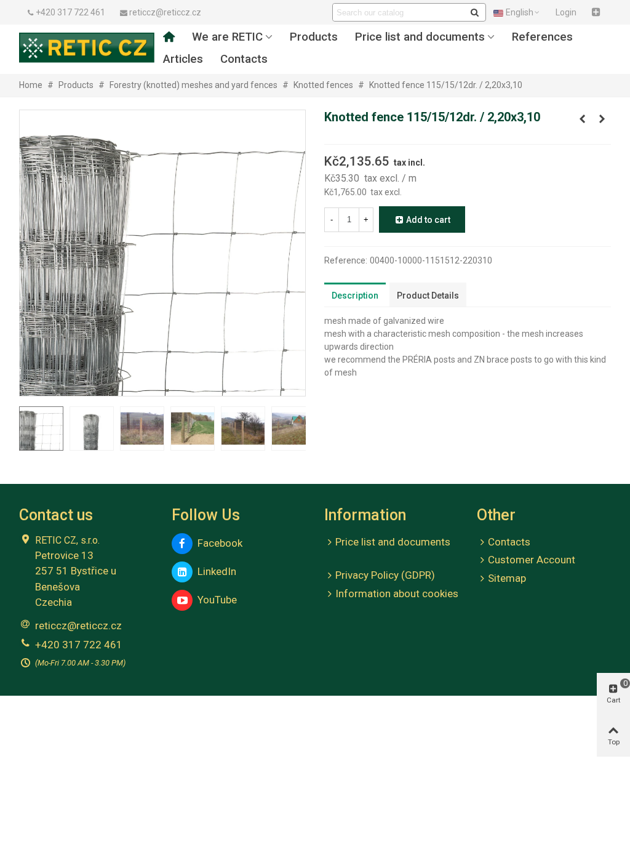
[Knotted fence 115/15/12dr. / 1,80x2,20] (582, 119)
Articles (183, 59)
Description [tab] (355, 295)
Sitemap (507, 578)
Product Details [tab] (428, 295)
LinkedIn (214, 571)
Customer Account (531, 559)
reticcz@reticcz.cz (78, 625)
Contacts (244, 59)
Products (314, 37)
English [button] (519, 12)
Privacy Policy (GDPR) (385, 575)
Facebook (217, 543)
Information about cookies (396, 593)
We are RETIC (227, 37)
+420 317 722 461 (78, 644)
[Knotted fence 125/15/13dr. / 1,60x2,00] (601, 119)
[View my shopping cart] (597, 12)
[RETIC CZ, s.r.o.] (86, 47)
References (542, 37)
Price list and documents (420, 37)
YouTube (215, 600)
